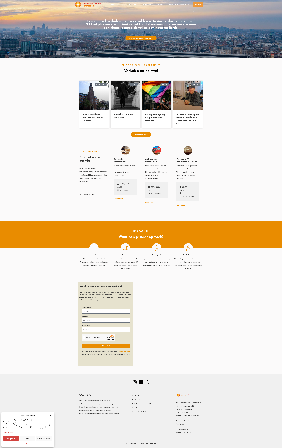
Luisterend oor (125, 255)
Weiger (27, 439)
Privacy (136, 399)
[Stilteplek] (156, 248)
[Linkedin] (141, 382)
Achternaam (86, 325)
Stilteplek (156, 255)
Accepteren (11, 439)
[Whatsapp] (147, 382)
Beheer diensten (9, 432)
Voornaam (86, 316)
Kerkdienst (188, 255)
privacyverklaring (124, 352)
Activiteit (93, 255)
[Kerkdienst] (188, 248)
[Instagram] (134, 382)
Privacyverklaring (31, 444)
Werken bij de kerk (141, 403)
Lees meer (118, 199)
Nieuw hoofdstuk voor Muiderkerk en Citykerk (93, 118)
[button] (51, 415)
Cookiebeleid (21, 444)
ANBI (134, 407)
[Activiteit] (94, 248)
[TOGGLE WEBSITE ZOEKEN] (206, 4)
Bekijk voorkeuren (44, 439)
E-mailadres (86, 307)
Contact (136, 395)
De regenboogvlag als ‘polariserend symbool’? (155, 118)
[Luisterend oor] (125, 248)
